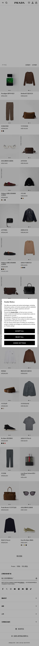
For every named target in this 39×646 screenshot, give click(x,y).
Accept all (19, 331)
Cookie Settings (19, 343)
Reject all (20, 337)
